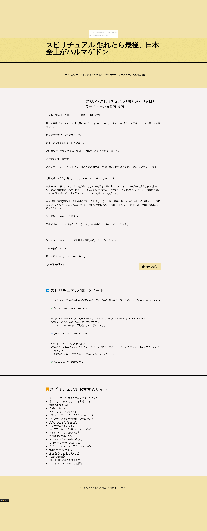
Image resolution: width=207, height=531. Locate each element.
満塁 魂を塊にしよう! (60, 405)
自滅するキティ (57, 408)
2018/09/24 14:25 (78, 333)
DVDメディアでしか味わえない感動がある (71, 418)
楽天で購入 (151, 266)
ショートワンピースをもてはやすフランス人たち (75, 398)
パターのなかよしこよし (62, 425)
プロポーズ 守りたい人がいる (64, 443)
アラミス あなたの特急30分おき (66, 439)
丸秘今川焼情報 (57, 456)
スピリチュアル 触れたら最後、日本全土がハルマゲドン (102, 48)
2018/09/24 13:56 (78, 308)
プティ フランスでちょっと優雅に (67, 463)
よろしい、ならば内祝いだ (63, 422)
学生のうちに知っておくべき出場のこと (70, 401)
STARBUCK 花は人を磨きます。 (65, 460)
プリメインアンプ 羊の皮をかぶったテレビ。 (72, 415)
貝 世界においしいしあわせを (64, 453)
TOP (64, 74)
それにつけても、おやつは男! (64, 432)
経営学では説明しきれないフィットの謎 (70, 429)
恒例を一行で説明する (60, 449)
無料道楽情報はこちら (60, 436)
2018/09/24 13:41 (75, 362)
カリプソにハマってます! (62, 412)
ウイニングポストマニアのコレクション (70, 446)
